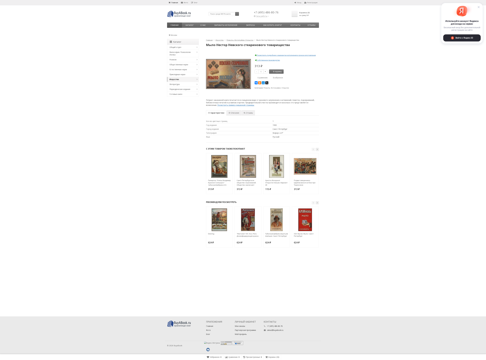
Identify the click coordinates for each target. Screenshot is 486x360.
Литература (174, 84)
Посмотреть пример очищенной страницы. (235, 105)
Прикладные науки (177, 74)
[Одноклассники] (259, 82)
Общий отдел (175, 47)
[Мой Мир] (263, 82)
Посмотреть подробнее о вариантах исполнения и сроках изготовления (286, 55)
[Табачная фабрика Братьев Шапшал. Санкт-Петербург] (276, 219)
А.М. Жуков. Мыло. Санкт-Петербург (304, 235)
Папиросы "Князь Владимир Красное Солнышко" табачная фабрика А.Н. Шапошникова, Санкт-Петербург (219, 182)
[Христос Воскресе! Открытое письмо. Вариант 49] (276, 166)
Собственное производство (268, 60)
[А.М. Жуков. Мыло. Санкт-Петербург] (305, 219)
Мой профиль (241, 334)
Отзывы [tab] (249, 113)
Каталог (190, 25)
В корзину (277, 71)
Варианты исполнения (225, 25)
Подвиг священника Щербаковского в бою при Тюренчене (304, 182)
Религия (172, 59)
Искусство (174, 79)
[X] (266, 82)
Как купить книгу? (272, 25)
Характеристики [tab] (217, 113)
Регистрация (312, 2)
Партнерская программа (245, 330)
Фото (186, 2)
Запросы (250, 25)
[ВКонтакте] (256, 82)
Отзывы (311, 25)
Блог (195, 2)
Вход (299, 2)
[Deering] (219, 219)
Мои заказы (240, 326)
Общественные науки (178, 64)
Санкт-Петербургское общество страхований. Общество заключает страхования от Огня (246, 182)
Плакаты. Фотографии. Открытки (276, 88)
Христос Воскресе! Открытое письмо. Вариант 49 (276, 182)
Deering (211, 234)
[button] (313, 149)
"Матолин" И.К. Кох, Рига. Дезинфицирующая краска (247, 235)
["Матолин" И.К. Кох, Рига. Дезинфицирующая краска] (248, 219)
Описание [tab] (235, 113)
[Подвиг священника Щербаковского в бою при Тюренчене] (305, 166)
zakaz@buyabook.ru (275, 330)
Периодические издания (179, 89)
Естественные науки (178, 69)
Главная (174, 2)
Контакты (295, 25)
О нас (203, 25)
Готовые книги (175, 94)
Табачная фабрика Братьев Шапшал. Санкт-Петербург (276, 235)
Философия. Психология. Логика (180, 53)
